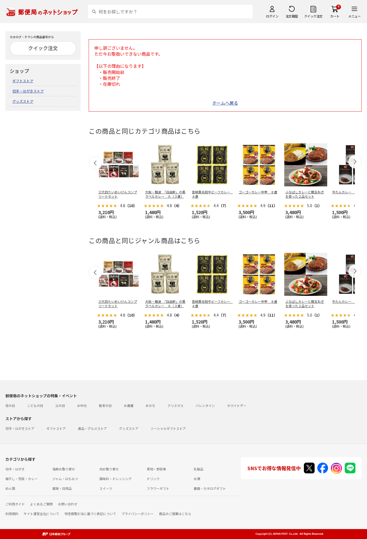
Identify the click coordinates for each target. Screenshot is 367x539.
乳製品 (198, 469)
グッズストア (22, 101)
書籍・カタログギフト (210, 488)
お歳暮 (129, 405)
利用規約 (11, 513)
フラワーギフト (158, 488)
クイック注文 (313, 16)
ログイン (272, 16)
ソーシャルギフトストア (168, 428)
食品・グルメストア (92, 428)
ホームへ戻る (225, 103)
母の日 (10, 405)
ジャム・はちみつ (65, 478)
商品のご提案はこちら (175, 513)
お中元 (82, 405)
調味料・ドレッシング (115, 478)
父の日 (60, 405)
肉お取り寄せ (109, 469)
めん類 (10, 488)
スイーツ (105, 488)
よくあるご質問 (41, 504)
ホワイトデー (236, 405)
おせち (150, 405)
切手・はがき (15, 469)
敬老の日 (105, 405)
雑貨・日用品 (62, 488)
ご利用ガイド (15, 504)
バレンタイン (205, 405)
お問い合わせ (67, 504)
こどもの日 (35, 405)
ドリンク (153, 478)
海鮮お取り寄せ (63, 469)
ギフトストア (22, 80)
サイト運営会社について (41, 513)
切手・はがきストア (28, 91)
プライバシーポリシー (137, 513)
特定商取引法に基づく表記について (90, 513)
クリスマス (175, 405)
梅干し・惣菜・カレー (21, 478)
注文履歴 (292, 16)
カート (335, 16)
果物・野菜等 (156, 469)
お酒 (197, 478)
